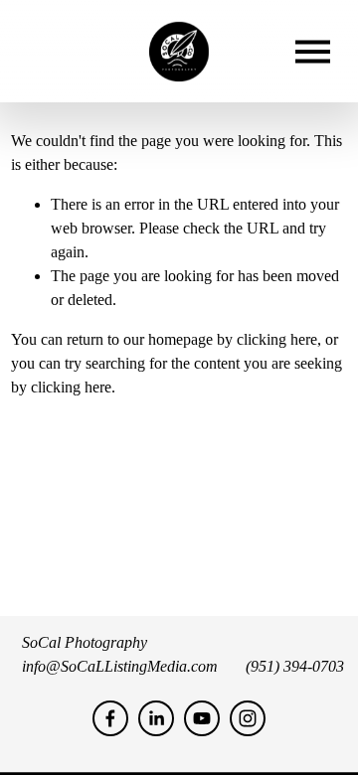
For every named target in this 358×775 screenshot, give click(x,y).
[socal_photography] (248, 718)
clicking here (277, 339)
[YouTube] (202, 718)
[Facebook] (110, 718)
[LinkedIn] (156, 718)
